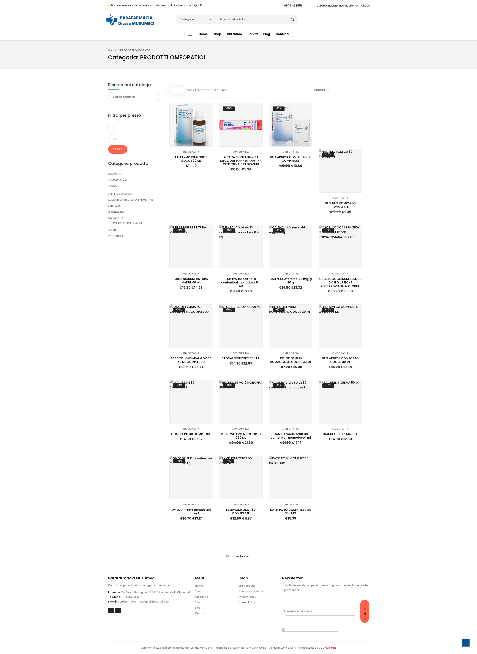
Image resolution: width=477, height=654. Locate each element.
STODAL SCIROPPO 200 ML (241, 358)
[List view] (180, 90)
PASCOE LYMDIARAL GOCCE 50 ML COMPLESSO (191, 360)
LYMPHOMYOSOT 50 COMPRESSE (241, 511)
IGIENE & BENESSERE (120, 194)
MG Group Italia (327, 647)
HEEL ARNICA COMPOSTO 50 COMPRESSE (290, 158)
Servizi (199, 602)
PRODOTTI (114, 186)
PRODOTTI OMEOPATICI (127, 223)
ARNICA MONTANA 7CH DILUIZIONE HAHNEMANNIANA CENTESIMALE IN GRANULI (241, 160)
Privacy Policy (247, 597)
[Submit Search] (292, 19)
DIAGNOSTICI (116, 212)
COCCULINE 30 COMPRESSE (191, 434)
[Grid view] (173, 90)
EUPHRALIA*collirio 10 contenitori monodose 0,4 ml (241, 282)
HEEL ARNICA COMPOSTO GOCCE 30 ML (340, 360)
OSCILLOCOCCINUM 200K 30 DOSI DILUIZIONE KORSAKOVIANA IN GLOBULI (340, 282)
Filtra (118, 149)
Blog (197, 608)
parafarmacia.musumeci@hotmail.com (144, 601)
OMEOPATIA (115, 218)
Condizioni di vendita (252, 591)
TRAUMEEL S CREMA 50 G (340, 434)
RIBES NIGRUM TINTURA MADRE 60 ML (191, 280)
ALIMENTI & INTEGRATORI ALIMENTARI (131, 200)
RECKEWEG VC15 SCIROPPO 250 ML (241, 435)
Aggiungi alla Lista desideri (207, 123)
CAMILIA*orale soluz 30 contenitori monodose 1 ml (291, 435)
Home (112, 50)
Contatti (200, 613)
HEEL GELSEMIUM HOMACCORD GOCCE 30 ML (290, 360)
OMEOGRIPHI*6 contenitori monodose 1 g (191, 511)
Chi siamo (201, 597)
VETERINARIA (115, 236)
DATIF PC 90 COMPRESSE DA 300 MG (290, 511)
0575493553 (132, 597)
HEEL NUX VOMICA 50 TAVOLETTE (340, 204)
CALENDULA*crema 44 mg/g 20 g (290, 280)
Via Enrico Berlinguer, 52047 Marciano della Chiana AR (155, 592)
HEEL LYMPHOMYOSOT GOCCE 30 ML (191, 158)
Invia (364, 611)
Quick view (207, 115)
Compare (207, 108)
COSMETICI (115, 174)
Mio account (246, 586)
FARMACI (113, 230)
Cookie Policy (247, 602)
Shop (198, 591)
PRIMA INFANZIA (117, 180)
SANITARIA (114, 206)
